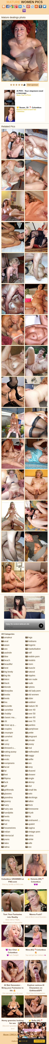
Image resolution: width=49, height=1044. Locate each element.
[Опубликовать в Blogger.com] (3, 6)
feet (6, 774)
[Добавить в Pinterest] (28, 6)
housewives (10, 828)
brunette (8, 706)
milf (30, 653)
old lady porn (34, 691)
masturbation (34, 649)
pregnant (32, 736)
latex (6, 843)
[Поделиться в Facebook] (7, 6)
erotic (6, 759)
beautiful (8, 664)
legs (30, 637)
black (6, 683)
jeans (6, 839)
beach (7, 660)
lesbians (32, 641)
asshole (8, 653)
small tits (32, 790)
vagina (31, 828)
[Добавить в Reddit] (32, 6)
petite (30, 733)
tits (29, 816)
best (6, 668)
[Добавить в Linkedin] (20, 6)
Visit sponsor (32, 85)
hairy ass (8, 809)
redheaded (33, 752)
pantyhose (33, 729)
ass (5, 649)
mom (30, 664)
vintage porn (34, 832)
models (31, 660)
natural (31, 672)
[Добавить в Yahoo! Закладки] (24, 10)
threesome (33, 809)
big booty (8, 672)
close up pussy (11, 725)
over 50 (31, 713)
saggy (31, 755)
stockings (32, 797)
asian (6, 645)
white (30, 839)
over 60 (31, 717)
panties (31, 725)
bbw (6, 656)
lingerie (31, 645)
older (30, 698)
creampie (8, 733)
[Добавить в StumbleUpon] (36, 6)
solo (30, 793)
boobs (7, 694)
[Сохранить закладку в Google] (11, 6)
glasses (8, 793)
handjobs (8, 813)
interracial (9, 835)
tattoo (30, 801)
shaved (31, 771)
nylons (31, 687)
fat (5, 771)
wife (30, 843)
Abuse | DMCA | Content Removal (17, 1034)
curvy (6, 744)
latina (6, 847)
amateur (8, 637)
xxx (29, 847)
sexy (30, 767)
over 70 (31, 721)
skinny (31, 782)
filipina (7, 778)
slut (30, 786)
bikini (6, 679)
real (30, 748)
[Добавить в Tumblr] (40, 6)
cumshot (8, 736)
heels (6, 816)
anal (6, 641)
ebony (7, 755)
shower (31, 774)
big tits (7, 675)
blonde (7, 687)
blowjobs (8, 691)
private (31, 740)
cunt (6, 740)
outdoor (32, 702)
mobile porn (34, 656)
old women (33, 694)
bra (5, 702)
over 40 (31, 710)
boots (6, 698)
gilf (5, 786)
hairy (6, 805)
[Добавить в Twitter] (44, 6)
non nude (32, 679)
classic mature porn (13, 717)
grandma (8, 797)
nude (30, 683)
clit (5, 721)
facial (6, 767)
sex (30, 763)
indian (7, 832)
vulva (30, 835)
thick (30, 805)
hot (5, 824)
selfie (30, 759)
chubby (7, 713)
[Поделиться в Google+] (16, 6)
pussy (31, 744)
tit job (30, 813)
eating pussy (10, 752)
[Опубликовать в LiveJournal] (24, 6)
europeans (9, 763)
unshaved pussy (36, 820)
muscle (31, 668)
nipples (31, 675)
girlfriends (9, 790)
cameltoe (8, 710)
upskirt (31, 824)
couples (8, 729)
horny (7, 820)
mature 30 (33, 706)
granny (7, 801)
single (31, 778)
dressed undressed (13, 748)
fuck (6, 782)
